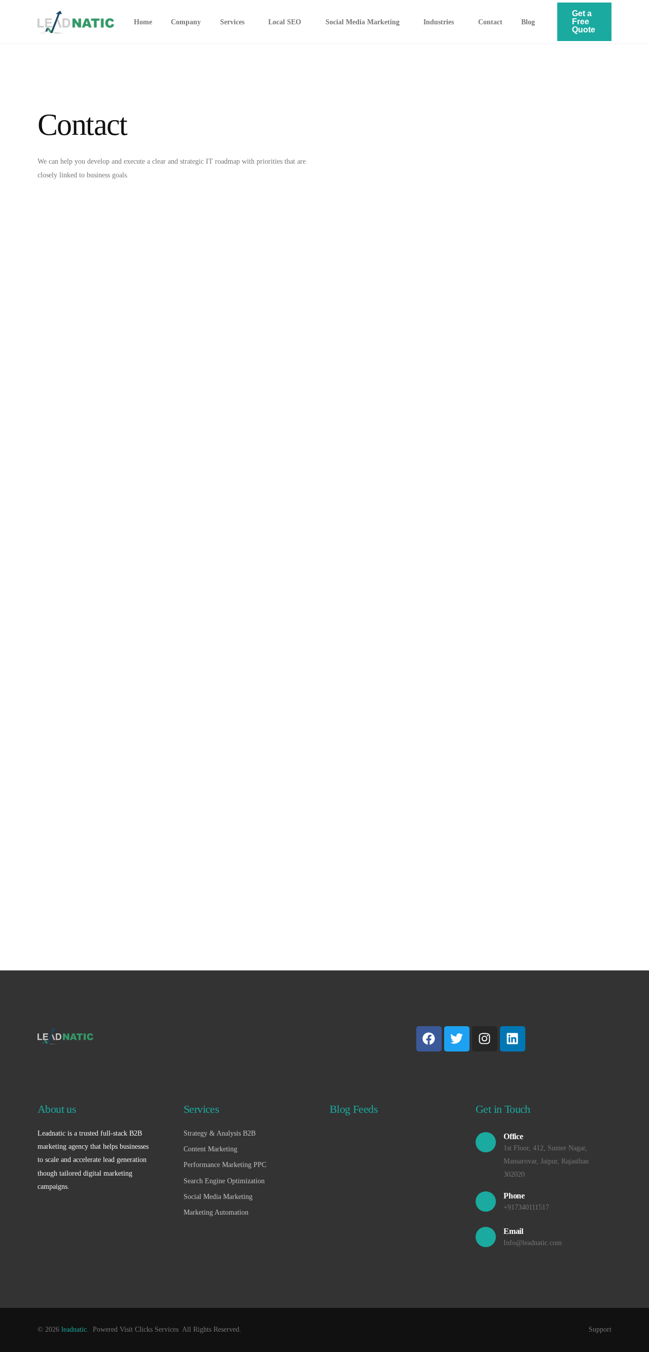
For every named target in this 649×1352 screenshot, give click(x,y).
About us (57, 1109)
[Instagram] (484, 1038)
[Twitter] (457, 1038)
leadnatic (74, 1329)
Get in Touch (503, 1109)
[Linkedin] (512, 1038)
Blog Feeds (354, 1109)
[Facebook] (429, 1038)
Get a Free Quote (583, 21)
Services (201, 1109)
